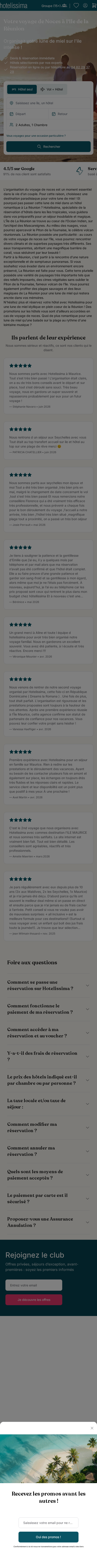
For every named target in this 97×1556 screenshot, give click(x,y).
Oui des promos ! (48, 1537)
